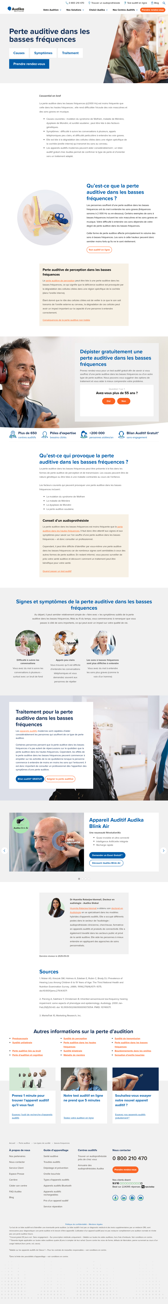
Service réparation (53, 1206)
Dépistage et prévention (56, 1167)
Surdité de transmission (127, 1038)
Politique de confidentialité (76, 1224)
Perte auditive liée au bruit (26, 1051)
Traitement (70, 52)
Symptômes (43, 52)
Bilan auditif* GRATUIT (30, 779)
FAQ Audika (15, 1191)
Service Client (16, 1167)
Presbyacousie (20, 1038)
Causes (19, 52)
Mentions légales (96, 1224)
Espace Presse (16, 1173)
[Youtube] (140, 1198)
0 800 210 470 (129, 1158)
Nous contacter (17, 1162)
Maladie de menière (74, 1055)
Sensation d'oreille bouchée (130, 1055)
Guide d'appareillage (56, 1150)
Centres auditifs (87, 1150)
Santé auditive (51, 1156)
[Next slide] (163, 850)
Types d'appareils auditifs (56, 1179)
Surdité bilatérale (73, 1051)
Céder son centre (18, 1185)
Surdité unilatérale (22, 1042)
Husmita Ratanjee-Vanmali (83, 908)
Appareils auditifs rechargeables (52, 1193)
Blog (11, 1197)
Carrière (13, 1179)
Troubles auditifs (52, 1162)
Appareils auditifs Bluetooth (58, 1185)
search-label (164, 3)
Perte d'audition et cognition (27, 1055)
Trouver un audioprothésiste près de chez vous (92, 1157)
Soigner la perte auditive (60, 779)
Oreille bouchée (52, 1173)
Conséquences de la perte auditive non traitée (66, 320)
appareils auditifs (28, 731)
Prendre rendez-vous (153, 10)
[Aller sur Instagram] (132, 1198)
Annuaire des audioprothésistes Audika (91, 1167)
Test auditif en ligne (99, 249)
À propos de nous (19, 1150)
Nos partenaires (17, 1156)
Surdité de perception (75, 1038)
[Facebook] (115, 1198)
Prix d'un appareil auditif (56, 1200)
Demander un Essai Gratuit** (107, 855)
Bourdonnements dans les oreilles (133, 1051)
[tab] (52, 10)
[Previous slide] (4, 850)
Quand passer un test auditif (57, 571)
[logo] (16, 9)
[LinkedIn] (124, 1198)
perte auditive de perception (60, 280)
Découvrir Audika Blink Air (106, 863)
